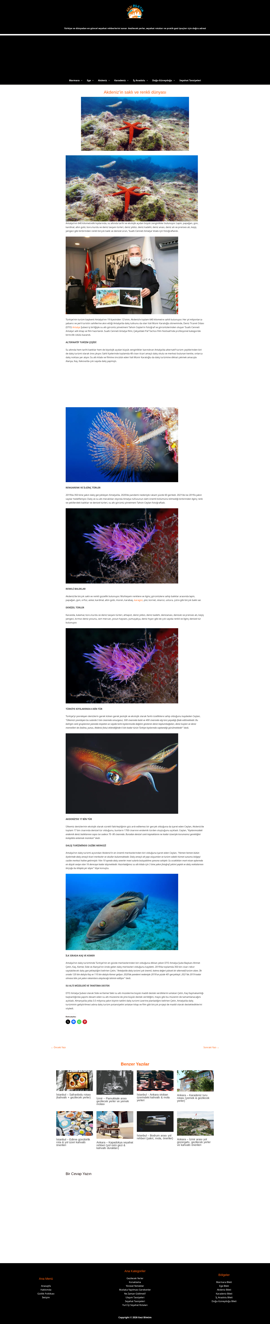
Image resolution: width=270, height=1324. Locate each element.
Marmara (74, 80)
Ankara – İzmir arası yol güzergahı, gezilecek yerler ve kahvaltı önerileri (194, 1142)
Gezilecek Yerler (135, 1278)
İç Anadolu (139, 80)
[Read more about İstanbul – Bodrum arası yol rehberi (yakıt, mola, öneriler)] (155, 1121)
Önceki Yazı (58, 1047)
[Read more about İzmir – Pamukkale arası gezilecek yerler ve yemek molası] (114, 1082)
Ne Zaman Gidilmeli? (135, 1293)
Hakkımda (45, 1289)
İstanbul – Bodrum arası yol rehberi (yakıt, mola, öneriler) (155, 1137)
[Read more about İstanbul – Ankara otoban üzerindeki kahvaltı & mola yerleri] (155, 1080)
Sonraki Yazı (211, 1047)
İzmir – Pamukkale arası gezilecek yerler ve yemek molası (112, 1101)
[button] (81, 80)
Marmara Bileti (224, 1282)
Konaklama (135, 1282)
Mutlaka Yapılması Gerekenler (135, 1289)
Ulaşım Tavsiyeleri (135, 1297)
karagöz (138, 600)
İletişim (46, 1297)
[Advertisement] (135, 55)
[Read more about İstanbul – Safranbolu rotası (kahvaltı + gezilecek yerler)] (74, 1080)
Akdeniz (102, 80)
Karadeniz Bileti (224, 1293)
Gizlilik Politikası (45, 1293)
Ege (89, 80)
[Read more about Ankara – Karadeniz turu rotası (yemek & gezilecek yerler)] (195, 1080)
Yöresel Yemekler (135, 1285)
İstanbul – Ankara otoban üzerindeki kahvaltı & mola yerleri (153, 1097)
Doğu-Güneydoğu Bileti (224, 1301)
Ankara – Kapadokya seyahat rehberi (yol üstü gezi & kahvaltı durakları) (114, 1145)
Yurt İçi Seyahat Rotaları (135, 1305)
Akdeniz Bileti (224, 1289)
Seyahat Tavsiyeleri (190, 80)
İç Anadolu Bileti (224, 1297)
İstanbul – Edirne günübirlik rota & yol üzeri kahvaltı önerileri (73, 1142)
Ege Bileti (224, 1285)
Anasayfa (46, 1285)
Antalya (76, 327)
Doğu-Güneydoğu (162, 80)
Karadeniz (120, 80)
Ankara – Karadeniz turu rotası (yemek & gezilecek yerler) (193, 1098)
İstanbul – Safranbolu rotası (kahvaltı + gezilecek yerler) (73, 1096)
